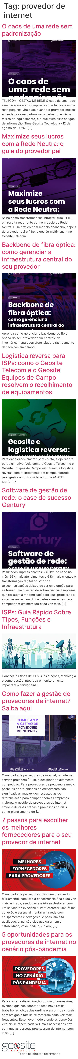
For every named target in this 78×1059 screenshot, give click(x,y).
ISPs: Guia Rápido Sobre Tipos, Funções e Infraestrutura (36, 619)
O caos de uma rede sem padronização (37, 30)
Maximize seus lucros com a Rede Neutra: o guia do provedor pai (33, 144)
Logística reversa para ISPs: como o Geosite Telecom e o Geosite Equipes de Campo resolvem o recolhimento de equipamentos (37, 374)
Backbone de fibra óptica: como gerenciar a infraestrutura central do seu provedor (39, 255)
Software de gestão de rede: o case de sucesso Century (36, 497)
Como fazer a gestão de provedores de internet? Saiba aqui (36, 701)
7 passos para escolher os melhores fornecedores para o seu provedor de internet (37, 830)
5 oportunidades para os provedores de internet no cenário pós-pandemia (39, 942)
